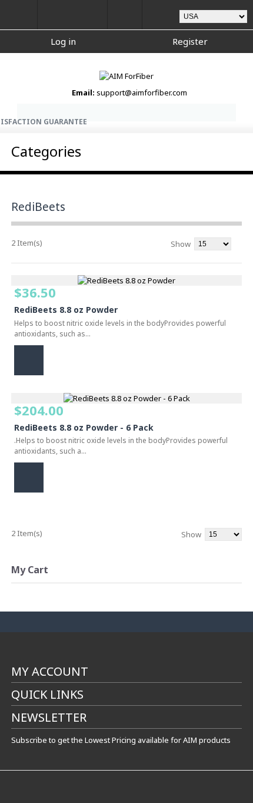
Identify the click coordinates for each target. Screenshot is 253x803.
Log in (63, 41)
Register (190, 41)
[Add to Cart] (29, 360)
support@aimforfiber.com (141, 92)
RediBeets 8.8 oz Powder (66, 309)
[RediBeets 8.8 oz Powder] (126, 280)
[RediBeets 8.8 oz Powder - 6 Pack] (126, 398)
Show (181, 244)
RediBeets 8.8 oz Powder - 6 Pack (84, 427)
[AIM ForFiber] (126, 76)
